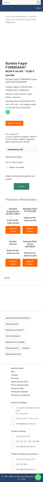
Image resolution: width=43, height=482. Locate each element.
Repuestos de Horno (13, 354)
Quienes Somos (17, 368)
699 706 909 (21, 464)
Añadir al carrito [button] (13, 229)
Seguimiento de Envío (19, 382)
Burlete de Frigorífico (15, 19)
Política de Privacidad (19, 392)
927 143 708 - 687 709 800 (27, 441)
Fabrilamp (26, 348)
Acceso (21, 186)
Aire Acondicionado (13, 336)
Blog (13, 371)
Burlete (15, 139)
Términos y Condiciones (20, 395)
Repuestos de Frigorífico (15, 330)
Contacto (14, 375)
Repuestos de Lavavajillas (15, 342)
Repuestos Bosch (16, 142)
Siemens (27, 142)
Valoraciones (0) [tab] (15, 149)
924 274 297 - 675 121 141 (27, 418)
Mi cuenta (15, 378)
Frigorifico (22, 139)
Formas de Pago (17, 388)
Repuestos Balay (12, 324)
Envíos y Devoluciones (20, 385)
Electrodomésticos (19, 17)
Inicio (8, 17)
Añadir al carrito (14, 123)
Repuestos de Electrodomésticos (18, 318)
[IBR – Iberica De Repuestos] (4, 8)
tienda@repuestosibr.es (26, 424)
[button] (38, 477)
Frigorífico (32, 17)
